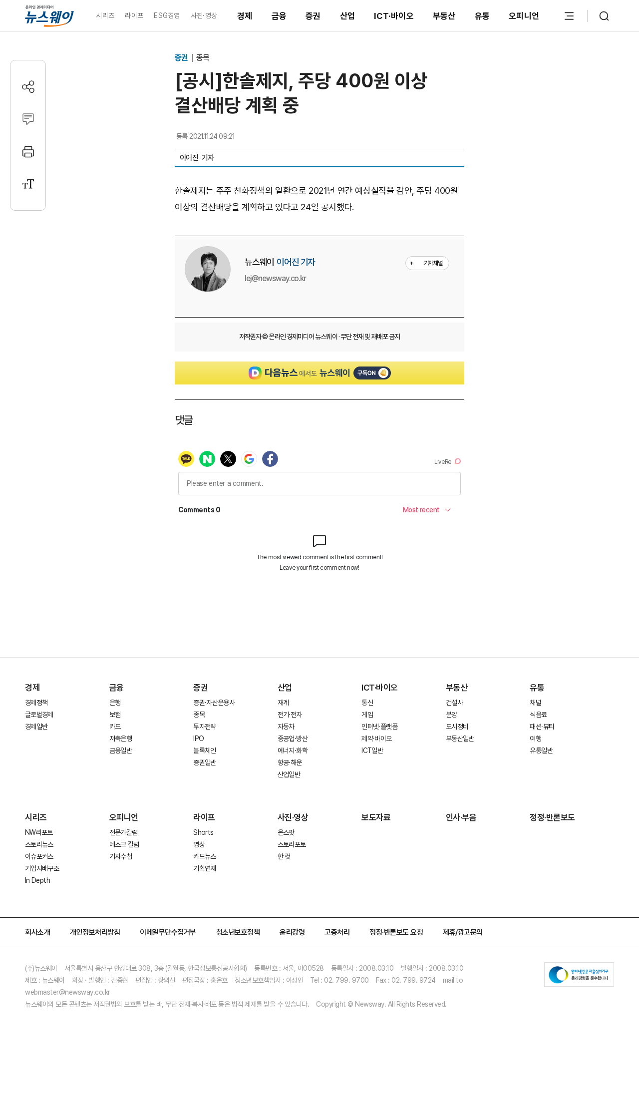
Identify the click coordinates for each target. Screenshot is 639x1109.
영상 (199, 844)
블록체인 (204, 750)
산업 (347, 16)
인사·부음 (461, 817)
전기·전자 (290, 715)
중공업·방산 (293, 738)
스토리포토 (292, 844)
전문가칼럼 (123, 832)
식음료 (538, 715)
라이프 (134, 15)
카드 (115, 727)
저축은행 (120, 738)
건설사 (454, 703)
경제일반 (36, 727)
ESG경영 (167, 15)
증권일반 (204, 762)
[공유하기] (28, 86)
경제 (245, 16)
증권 (313, 16)
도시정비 (457, 727)
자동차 (286, 727)
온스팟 (286, 832)
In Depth (37, 880)
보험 (115, 715)
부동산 (444, 16)
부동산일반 (460, 738)
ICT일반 (372, 750)
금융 (279, 16)
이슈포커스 (39, 856)
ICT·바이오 (394, 16)
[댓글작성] (28, 119)
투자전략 (204, 727)
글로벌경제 (39, 715)
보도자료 (375, 817)
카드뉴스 (204, 856)
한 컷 (284, 856)
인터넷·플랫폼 (379, 727)
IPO (198, 738)
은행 (115, 703)
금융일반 (120, 750)
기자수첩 (120, 856)
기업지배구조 (42, 868)
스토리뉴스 (39, 844)
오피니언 (524, 16)
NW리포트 (39, 832)
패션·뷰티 (542, 727)
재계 (283, 703)
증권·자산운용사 (214, 703)
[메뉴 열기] (569, 16)
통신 (367, 703)
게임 (367, 715)
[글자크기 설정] (28, 184)
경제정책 (36, 703)
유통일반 (541, 750)
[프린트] (28, 151)
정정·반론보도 (552, 817)
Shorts (203, 832)
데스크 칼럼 (124, 844)
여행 (535, 738)
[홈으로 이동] (49, 15)
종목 (202, 57)
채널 (535, 703)
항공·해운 (290, 762)
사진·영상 (204, 15)
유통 (482, 16)
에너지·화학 (293, 750)
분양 (451, 715)
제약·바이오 (376, 738)
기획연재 (204, 868)
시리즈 (105, 15)
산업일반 (289, 774)
